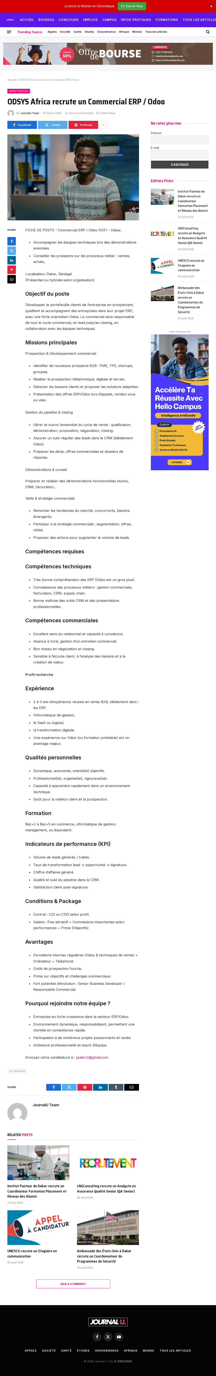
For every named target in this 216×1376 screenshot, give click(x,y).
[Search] (207, 31)
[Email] (11, 279)
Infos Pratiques (136, 20)
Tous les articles (156, 31)
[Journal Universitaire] (10, 19)
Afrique (124, 31)
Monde (137, 31)
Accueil (27, 20)
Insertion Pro (18, 91)
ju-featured (17, 1071)
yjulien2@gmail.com (92, 1057)
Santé (77, 31)
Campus (109, 20)
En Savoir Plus (132, 6)
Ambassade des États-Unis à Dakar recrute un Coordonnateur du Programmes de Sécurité (104, 1256)
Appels (52, 31)
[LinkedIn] (11, 260)
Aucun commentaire (81, 113)
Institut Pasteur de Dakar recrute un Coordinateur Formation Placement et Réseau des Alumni (36, 1191)
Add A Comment (73, 1284)
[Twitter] (11, 251)
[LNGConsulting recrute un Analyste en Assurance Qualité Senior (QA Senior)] (108, 1162)
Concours (69, 20)
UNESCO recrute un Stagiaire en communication (32, 1253)
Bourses (46, 20)
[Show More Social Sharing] (103, 125)
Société (65, 31)
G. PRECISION (123, 1361)
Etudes (89, 31)
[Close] (211, 6)
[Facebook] (11, 241)
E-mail (155, 148)
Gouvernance (106, 31)
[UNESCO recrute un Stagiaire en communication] (38, 1227)
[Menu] (9, 31)
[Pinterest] (11, 269)
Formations (167, 20)
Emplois (90, 20)
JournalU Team (29, 113)
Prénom (156, 133)
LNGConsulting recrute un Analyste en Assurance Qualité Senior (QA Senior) (106, 1188)
